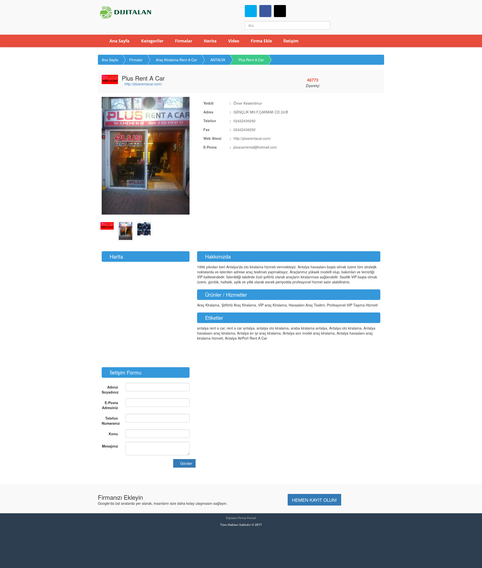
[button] (108, 156)
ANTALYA (217, 59)
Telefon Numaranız (111, 421)
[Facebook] (265, 11)
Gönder (185, 463)
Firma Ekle (261, 41)
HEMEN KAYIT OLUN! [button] (314, 499)
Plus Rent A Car (251, 59)
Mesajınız (110, 446)
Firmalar (183, 41)
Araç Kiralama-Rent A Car (176, 59)
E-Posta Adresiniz (110, 405)
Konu (113, 433)
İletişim (290, 41)
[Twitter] (251, 11)
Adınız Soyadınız (110, 390)
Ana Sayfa (119, 41)
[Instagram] (280, 11)
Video (233, 41)
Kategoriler (151, 41)
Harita (210, 41)
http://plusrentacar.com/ (143, 83)
